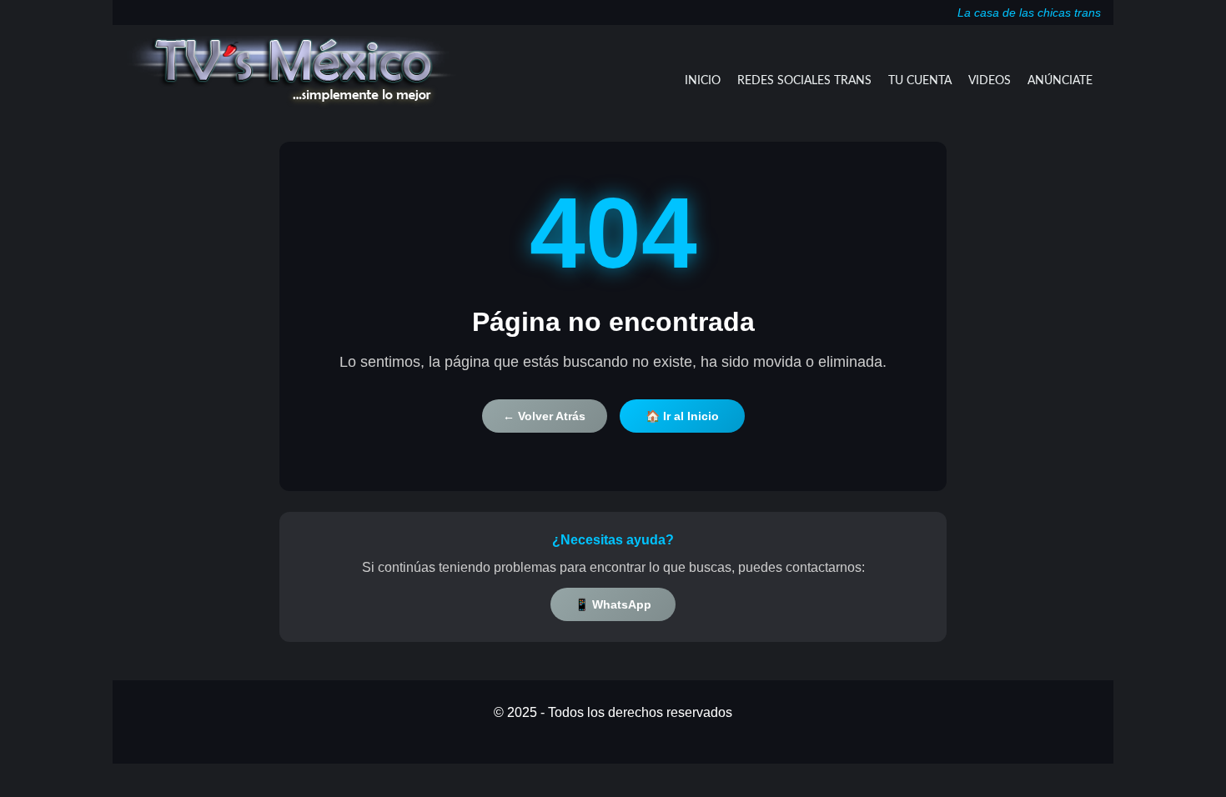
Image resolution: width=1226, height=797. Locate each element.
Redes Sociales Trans (804, 81)
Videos (989, 81)
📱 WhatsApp (613, 604)
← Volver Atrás (544, 416)
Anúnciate (1060, 81)
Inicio (703, 81)
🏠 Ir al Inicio (682, 416)
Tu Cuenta (920, 81)
